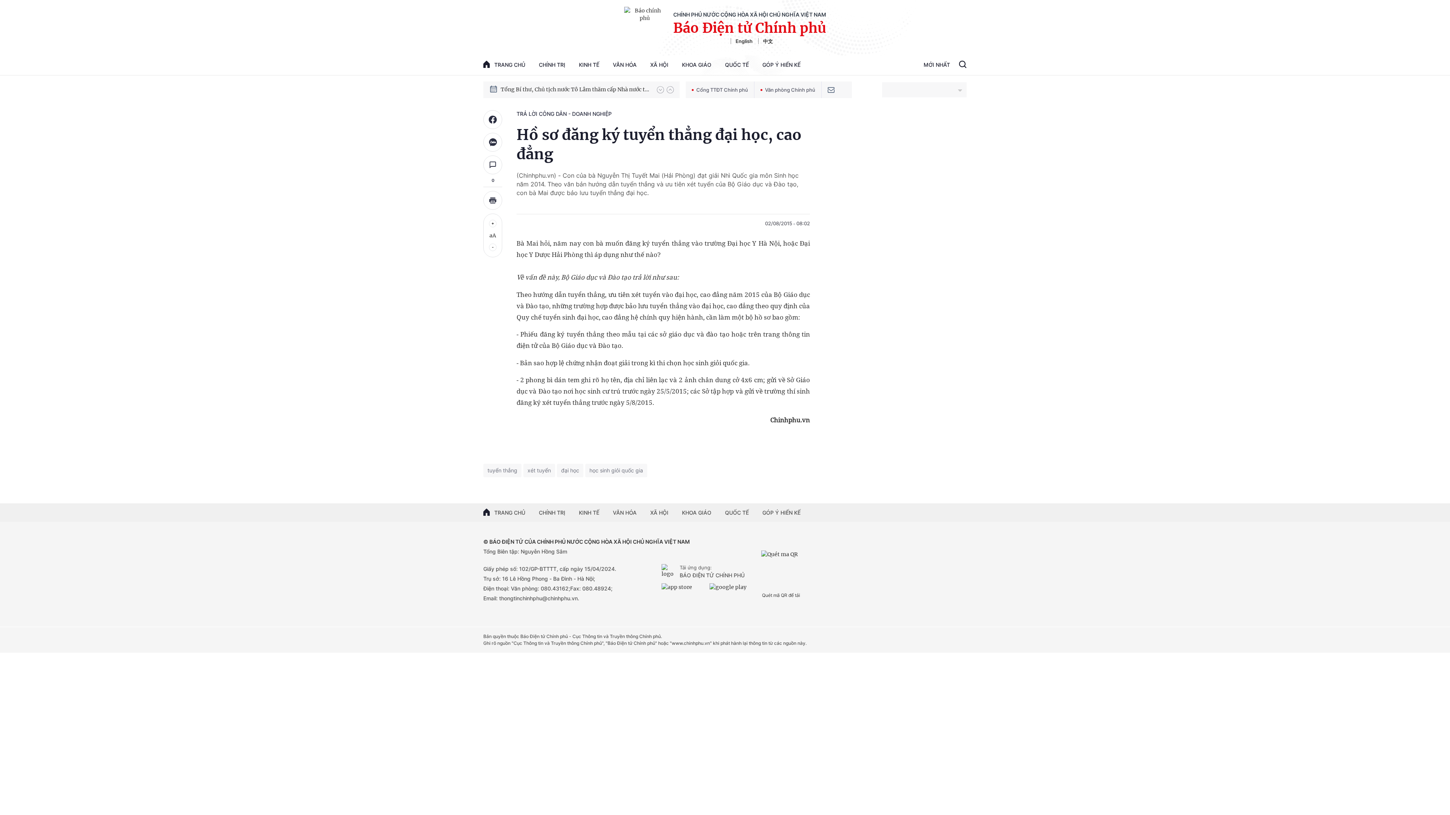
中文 (768, 41)
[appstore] (684, 590)
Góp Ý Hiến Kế (781, 65)
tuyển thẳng (502, 470)
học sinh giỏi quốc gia (616, 470)
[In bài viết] (492, 200)
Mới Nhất (937, 65)
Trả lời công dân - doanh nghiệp (564, 114)
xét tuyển (539, 470)
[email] (831, 90)
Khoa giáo (696, 65)
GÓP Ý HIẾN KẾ (781, 512)
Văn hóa (625, 65)
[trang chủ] (669, 571)
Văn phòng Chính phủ (790, 90)
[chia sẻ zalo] (492, 142)
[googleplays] (732, 590)
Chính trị (552, 65)
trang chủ (509, 65)
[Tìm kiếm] (963, 65)
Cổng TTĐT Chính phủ (722, 90)
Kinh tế (589, 65)
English (744, 41)
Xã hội (659, 65)
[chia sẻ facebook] (492, 119)
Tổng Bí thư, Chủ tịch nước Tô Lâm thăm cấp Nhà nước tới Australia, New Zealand (575, 89)
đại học (570, 470)
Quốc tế (737, 65)
